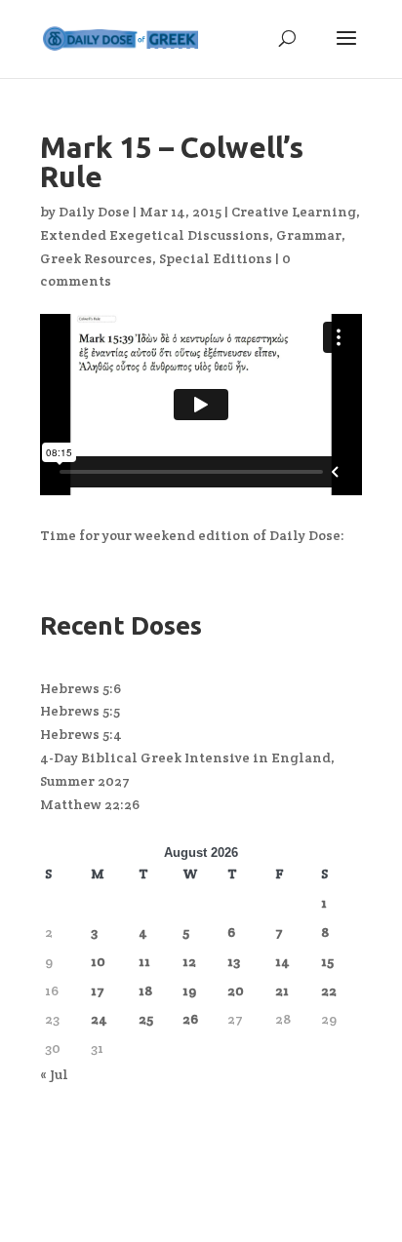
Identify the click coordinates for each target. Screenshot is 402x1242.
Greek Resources (96, 258)
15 (327, 961)
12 (189, 961)
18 (145, 990)
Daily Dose (94, 211)
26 (190, 1019)
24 (99, 1019)
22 (329, 990)
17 (97, 990)
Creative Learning (293, 211)
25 (146, 1019)
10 (98, 961)
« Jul (54, 1074)
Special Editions (215, 258)
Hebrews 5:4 (81, 734)
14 (282, 961)
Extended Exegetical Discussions (154, 235)
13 (233, 961)
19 (189, 990)
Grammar (309, 235)
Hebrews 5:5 (80, 710)
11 (144, 961)
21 (282, 990)
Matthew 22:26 (90, 804)
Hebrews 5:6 (80, 688)
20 (235, 990)
